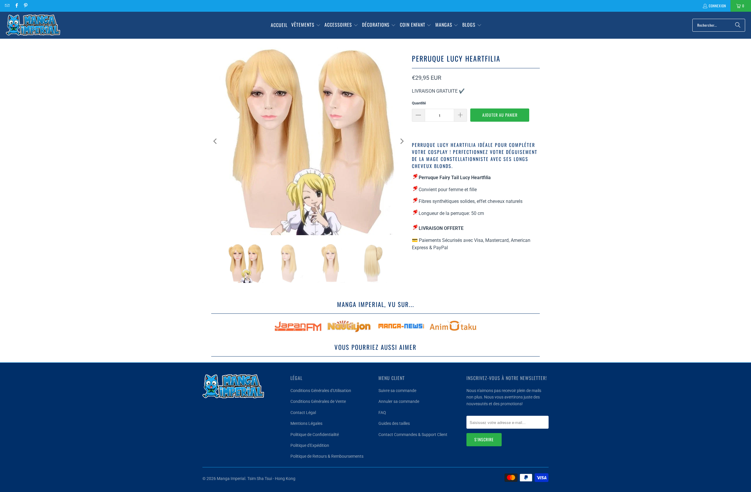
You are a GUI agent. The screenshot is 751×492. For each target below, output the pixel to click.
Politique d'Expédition (309, 445)
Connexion (717, 5)
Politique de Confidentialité (314, 434)
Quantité (419, 103)
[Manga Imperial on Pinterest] (25, 5)
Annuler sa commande (398, 401)
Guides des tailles (394, 423)
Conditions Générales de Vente (318, 401)
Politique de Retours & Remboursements (326, 456)
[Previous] (215, 141)
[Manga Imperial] (33, 25)
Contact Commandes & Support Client (412, 434)
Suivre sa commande (397, 390)
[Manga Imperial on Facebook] (15, 5)
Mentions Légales (306, 423)
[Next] (401, 141)
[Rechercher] (737, 25)
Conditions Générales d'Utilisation (320, 390)
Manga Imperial (231, 478)
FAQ (382, 412)
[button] (306, 25)
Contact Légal (303, 412)
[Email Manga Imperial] (6, 5)
